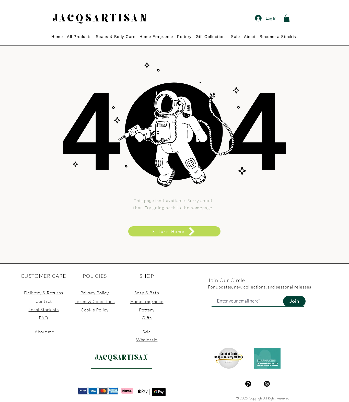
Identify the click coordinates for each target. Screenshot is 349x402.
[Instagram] (267, 384)
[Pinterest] (248, 384)
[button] (287, 18)
